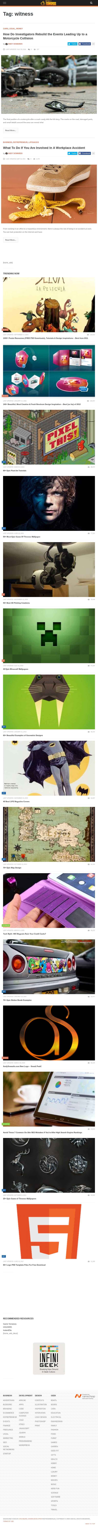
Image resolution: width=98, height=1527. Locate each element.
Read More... (10, 130)
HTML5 (21, 1424)
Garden (54, 1447)
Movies (54, 1480)
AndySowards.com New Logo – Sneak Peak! (22, 1066)
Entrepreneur (20, 142)
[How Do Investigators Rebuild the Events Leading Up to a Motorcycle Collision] (49, 84)
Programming (25, 1441)
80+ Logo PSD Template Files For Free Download (24, 1265)
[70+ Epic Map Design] (49, 834)
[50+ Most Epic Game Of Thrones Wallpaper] (49, 503)
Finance (6, 1426)
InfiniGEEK (7, 1327)
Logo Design (41, 1417)
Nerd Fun (55, 1489)
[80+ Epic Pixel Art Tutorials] (49, 437)
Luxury (54, 1472)
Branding (7, 1409)
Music (53, 1484)
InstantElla (7, 1330)
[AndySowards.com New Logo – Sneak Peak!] (49, 1033)
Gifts (53, 1455)
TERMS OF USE (8, 1521)
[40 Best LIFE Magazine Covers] (49, 768)
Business (7, 142)
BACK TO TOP (90, 1524)
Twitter (74, 44)
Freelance (8, 1430)
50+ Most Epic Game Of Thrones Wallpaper (21, 537)
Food (53, 1434)
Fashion (54, 1430)
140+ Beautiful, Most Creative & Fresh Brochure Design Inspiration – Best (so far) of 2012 (42, 404)
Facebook (86, 44)
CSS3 (21, 1420)
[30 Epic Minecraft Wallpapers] (49, 635)
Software (55, 1497)
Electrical (56, 1417)
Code (21, 1409)
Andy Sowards (15, 44)
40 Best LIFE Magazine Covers (16, 801)
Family (54, 1426)
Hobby (54, 1463)
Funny (54, 1438)
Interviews (40, 1413)
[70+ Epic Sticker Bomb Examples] (49, 966)
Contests (39, 1400)
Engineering (57, 1421)
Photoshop (40, 1421)
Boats (54, 1400)
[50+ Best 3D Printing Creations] (49, 569)
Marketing (8, 1438)
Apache (22, 1400)
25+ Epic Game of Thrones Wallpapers (19, 1199)
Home (53, 1468)
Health (54, 1459)
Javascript (24, 1428)
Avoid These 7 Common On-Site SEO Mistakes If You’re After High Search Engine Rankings (42, 1132)
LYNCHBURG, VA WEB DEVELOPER (30, 1519)
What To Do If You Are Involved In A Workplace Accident (44, 148)
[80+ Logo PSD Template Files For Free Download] (49, 1231)
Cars (5, 29)
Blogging (7, 1405)
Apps (21, 1405)
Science (54, 1493)
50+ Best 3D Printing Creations (16, 603)
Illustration (41, 1405)
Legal (12, 29)
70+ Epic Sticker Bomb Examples (17, 1000)
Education (55, 1413)
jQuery (22, 1433)
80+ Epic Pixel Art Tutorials (14, 471)
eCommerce (8, 1413)
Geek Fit (55, 1451)
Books (54, 1405)
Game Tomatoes (9, 1324)
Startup (7, 1454)
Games (54, 1442)
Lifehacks (34, 142)
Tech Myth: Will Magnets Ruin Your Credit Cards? (24, 934)
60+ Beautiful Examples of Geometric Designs (23, 735)
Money (19, 29)
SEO (5, 1442)
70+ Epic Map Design (12, 868)
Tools (54, 1505)
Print (37, 1426)
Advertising (8, 1400)
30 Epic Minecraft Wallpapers (15, 669)
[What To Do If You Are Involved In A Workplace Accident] (49, 194)
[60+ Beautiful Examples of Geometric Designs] (49, 702)
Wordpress (24, 1445)
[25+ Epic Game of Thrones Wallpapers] (49, 1165)
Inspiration (40, 1409)
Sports (54, 1501)
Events (6, 1421)
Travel (54, 1510)
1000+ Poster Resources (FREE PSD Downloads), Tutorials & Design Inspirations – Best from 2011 (45, 338)
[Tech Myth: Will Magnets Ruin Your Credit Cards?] (49, 900)
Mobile (22, 1437)
